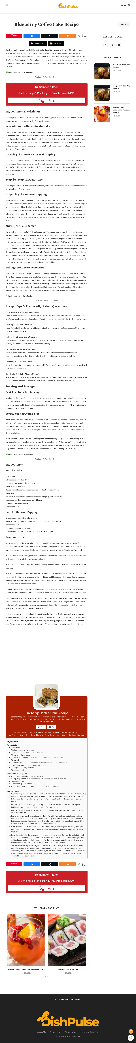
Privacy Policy (70, 1032)
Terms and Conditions (89, 1032)
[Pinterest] (122, 5)
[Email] (125, 5)
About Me (41, 1032)
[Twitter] (106, 45)
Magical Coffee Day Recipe (121, 65)
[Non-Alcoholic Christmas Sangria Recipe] (26, 940)
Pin (52, 727)
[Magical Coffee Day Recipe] (102, 71)
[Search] (129, 5)
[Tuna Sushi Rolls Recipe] (67, 940)
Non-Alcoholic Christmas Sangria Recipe (26, 969)
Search (124, 24)
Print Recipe (57, 43)
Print (42, 727)
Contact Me (55, 1032)
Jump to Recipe (39, 43)
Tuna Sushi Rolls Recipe (67, 969)
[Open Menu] (7, 5)
